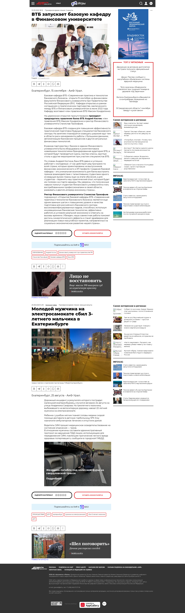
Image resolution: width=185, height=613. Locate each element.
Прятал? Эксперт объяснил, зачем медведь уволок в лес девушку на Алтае (137, 133)
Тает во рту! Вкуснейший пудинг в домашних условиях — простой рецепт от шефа (137, 319)
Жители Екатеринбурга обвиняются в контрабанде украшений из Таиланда (133, 99)
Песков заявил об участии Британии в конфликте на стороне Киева (137, 188)
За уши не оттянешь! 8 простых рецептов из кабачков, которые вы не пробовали (138, 336)
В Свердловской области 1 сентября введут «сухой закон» (133, 109)
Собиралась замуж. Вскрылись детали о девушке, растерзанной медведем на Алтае (137, 158)
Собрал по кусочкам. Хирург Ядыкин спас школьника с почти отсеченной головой (138, 311)
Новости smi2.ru (40, 297)
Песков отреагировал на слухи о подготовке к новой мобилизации (136, 205)
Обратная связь (55, 570)
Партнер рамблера (71, 603)
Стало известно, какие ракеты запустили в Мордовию (135, 196)
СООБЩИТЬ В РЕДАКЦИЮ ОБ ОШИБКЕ (78, 570)
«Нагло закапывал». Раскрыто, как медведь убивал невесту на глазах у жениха (138, 344)
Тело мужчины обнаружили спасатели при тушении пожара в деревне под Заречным (133, 89)
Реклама (52, 567)
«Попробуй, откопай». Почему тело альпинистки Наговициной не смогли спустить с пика (138, 142)
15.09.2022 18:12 (37, 10)
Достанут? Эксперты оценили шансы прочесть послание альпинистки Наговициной (138, 150)
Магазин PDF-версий (97, 567)
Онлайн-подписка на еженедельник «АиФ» (125, 567)
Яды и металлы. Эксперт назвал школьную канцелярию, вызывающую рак (136, 125)
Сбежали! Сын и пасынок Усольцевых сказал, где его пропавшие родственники (138, 167)
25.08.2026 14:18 (38, 305)
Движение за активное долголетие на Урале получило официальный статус (133, 69)
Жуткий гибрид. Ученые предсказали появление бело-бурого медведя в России (138, 353)
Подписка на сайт (66, 567)
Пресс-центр (81, 567)
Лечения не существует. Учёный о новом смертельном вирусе (137, 327)
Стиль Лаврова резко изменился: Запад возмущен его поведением (136, 399)
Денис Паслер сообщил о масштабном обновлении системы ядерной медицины (133, 79)
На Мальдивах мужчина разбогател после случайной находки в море (137, 213)
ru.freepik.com (43, 78)
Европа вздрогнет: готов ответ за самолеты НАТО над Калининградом (137, 180)
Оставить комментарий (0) (92, 233)
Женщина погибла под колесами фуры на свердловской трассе (75, 471)
